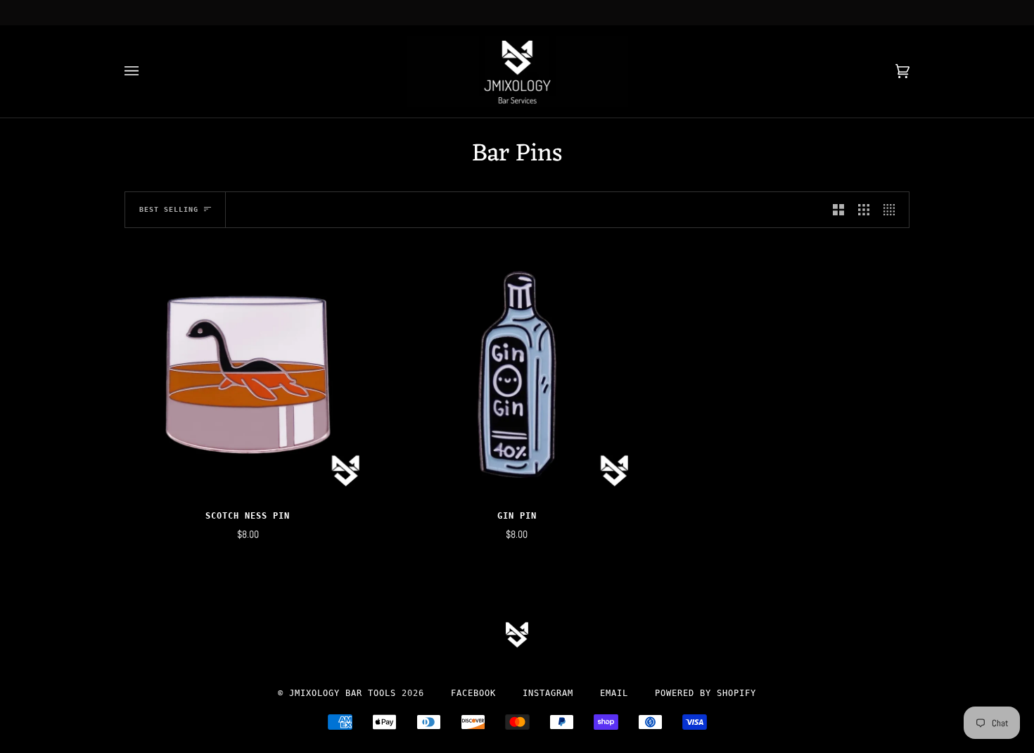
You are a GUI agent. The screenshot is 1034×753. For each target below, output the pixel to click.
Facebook (473, 693)
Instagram (548, 693)
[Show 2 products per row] (838, 210)
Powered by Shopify (705, 693)
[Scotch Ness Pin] (248, 374)
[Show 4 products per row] (892, 210)
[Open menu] (146, 71)
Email (614, 693)
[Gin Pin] (517, 374)
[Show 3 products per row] (863, 210)
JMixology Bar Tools (342, 693)
